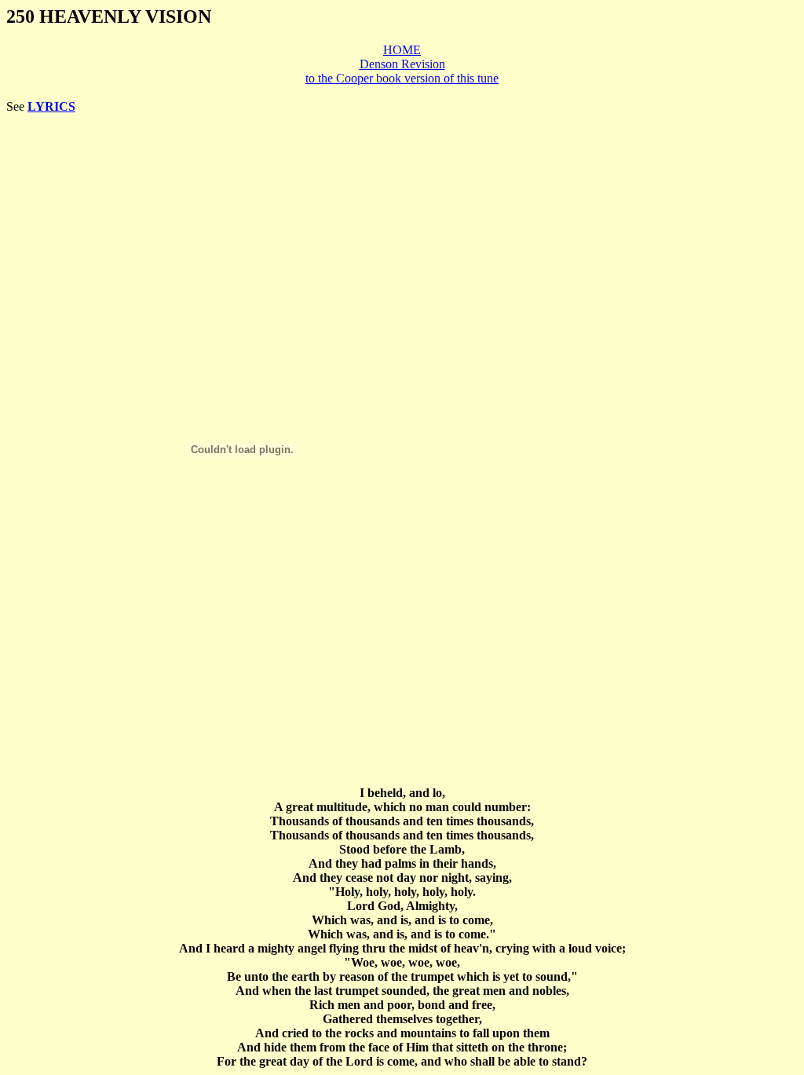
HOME (402, 50)
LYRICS (51, 106)
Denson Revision (402, 64)
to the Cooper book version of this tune (402, 78)
